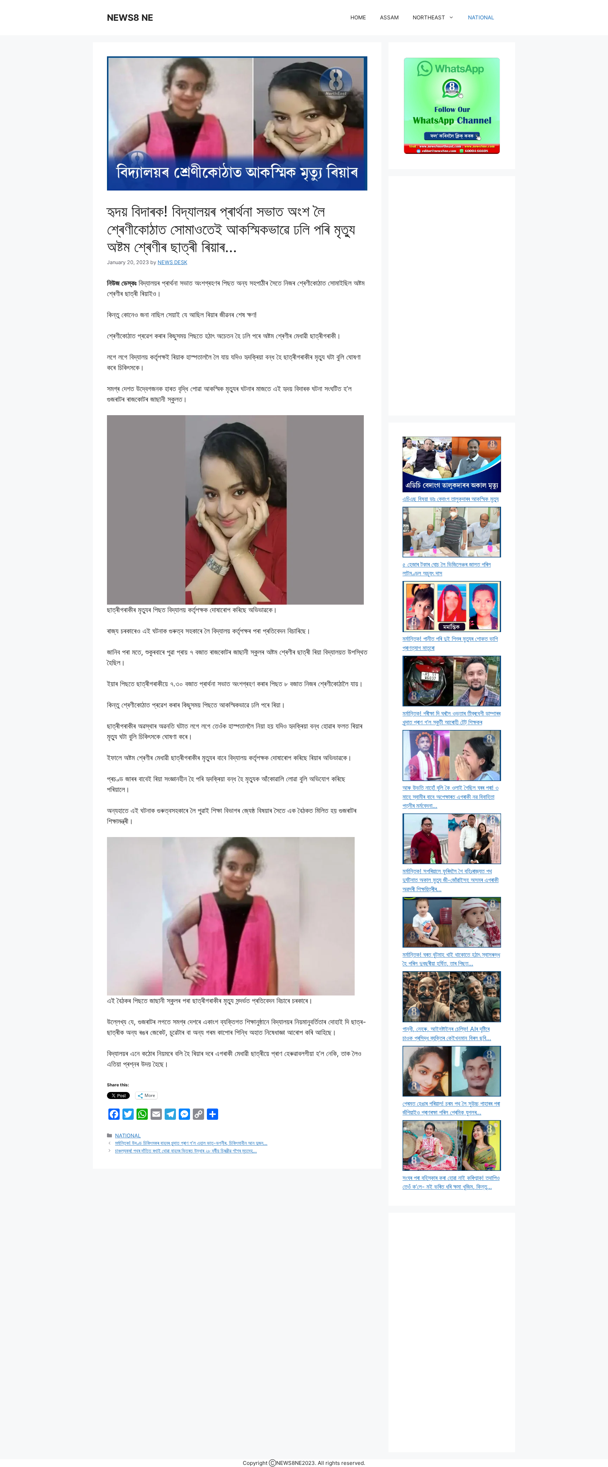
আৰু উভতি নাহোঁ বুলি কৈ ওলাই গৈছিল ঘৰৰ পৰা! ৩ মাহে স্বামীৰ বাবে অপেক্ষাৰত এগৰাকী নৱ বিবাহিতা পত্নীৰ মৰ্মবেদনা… (451, 796)
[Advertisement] (452, 295)
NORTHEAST (429, 17)
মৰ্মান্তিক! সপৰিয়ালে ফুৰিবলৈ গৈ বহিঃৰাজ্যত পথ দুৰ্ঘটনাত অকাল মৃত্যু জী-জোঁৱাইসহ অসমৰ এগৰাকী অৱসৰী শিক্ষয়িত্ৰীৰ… (451, 880)
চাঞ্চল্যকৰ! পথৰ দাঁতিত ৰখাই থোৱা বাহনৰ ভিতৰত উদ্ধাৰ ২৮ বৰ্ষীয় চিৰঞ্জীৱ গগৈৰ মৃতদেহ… (186, 1151)
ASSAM (389, 17)
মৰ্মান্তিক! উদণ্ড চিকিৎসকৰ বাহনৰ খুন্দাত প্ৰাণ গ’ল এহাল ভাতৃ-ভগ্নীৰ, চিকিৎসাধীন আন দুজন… (191, 1143)
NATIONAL (481, 17)
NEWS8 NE (130, 17)
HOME (358, 17)
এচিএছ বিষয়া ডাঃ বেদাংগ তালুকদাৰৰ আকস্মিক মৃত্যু (451, 498)
